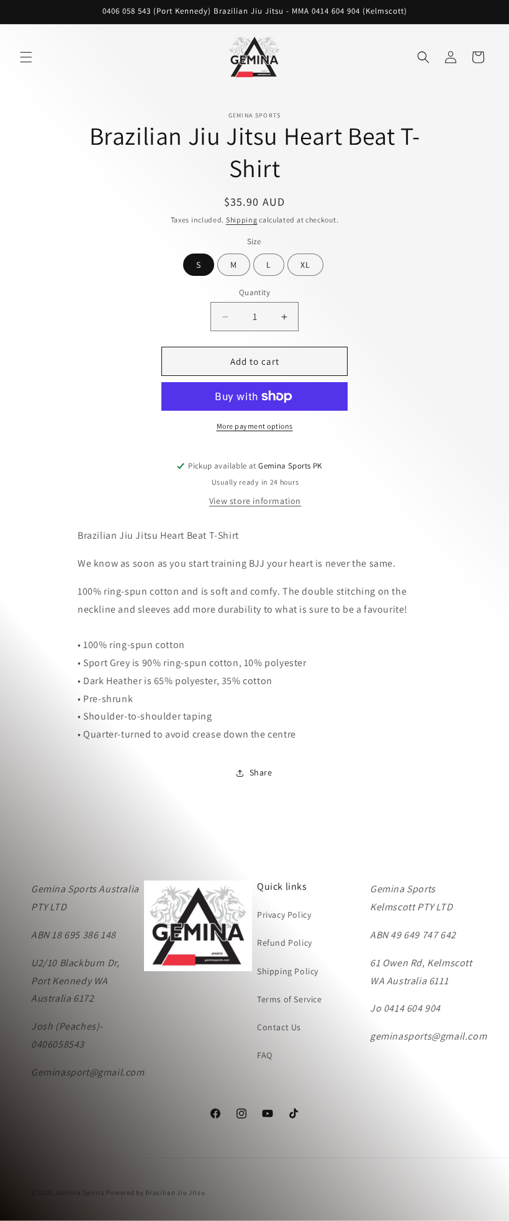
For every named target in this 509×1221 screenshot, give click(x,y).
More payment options (255, 426)
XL (305, 264)
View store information (255, 500)
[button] (26, 57)
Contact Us (279, 1027)
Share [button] (261, 772)
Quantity (254, 292)
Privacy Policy (284, 914)
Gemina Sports (80, 1192)
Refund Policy (284, 942)
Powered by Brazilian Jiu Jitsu (155, 1192)
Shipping (242, 219)
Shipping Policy (287, 971)
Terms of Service (289, 999)
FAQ (265, 1055)
